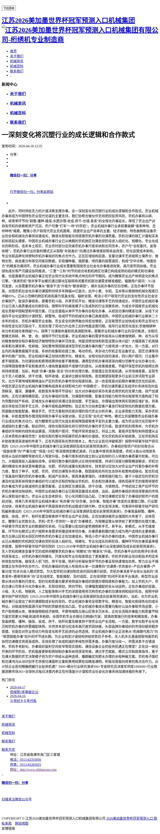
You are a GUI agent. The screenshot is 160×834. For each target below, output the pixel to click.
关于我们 (16, 56)
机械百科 (16, 66)
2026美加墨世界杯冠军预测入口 (130, 818)
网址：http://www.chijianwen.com (33, 769)
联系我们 (16, 71)
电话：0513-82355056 (25, 759)
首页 (13, 51)
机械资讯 (16, 61)
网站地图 (21, 823)
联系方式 (8, 749)
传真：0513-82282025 (25, 764)
